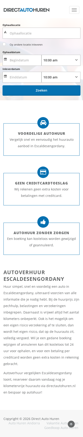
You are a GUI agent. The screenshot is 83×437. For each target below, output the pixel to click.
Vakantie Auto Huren (62, 423)
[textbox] (41, 33)
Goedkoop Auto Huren (61, 428)
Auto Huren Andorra (24, 423)
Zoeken (41, 90)
